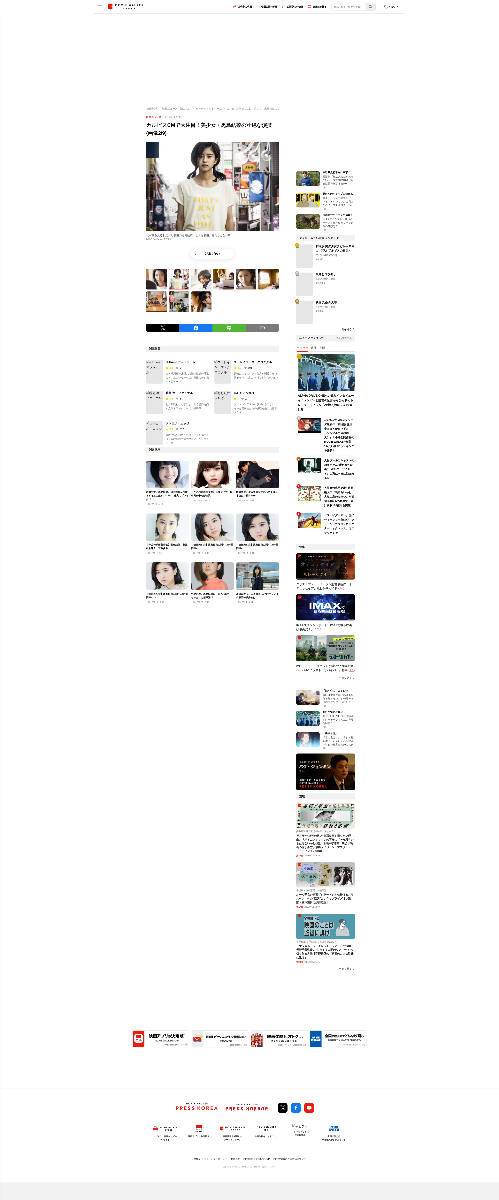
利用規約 (235, 1159)
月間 (322, 347)
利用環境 (248, 1159)
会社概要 (196, 1159)
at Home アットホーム (180, 362)
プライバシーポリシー (215, 1159)
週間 (314, 347)
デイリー (302, 347)
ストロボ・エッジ (177, 423)
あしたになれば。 (245, 392)
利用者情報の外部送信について (289, 1159)
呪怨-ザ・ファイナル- (180, 392)
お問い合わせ (263, 1159)
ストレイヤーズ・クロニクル (253, 362)
